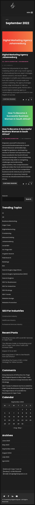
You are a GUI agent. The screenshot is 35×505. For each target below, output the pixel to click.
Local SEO (5, 246)
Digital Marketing (11, 61)
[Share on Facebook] (26, 100)
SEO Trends (6, 294)
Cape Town (6, 225)
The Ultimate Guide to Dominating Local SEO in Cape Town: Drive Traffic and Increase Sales (16, 345)
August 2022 (6, 453)
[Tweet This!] (23, 100)
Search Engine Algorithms (11, 270)
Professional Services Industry (12, 324)
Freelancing (6, 233)
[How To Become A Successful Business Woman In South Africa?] (17, 116)
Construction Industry (9, 316)
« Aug (15, 428)
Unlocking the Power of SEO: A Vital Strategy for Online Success (14, 361)
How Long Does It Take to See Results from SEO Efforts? (16, 356)
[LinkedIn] (12, 496)
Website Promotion (9, 303)
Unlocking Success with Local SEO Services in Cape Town (17, 339)
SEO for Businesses (9, 282)
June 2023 (6, 441)
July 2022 (5, 457)
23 (22, 420)
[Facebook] (8, 496)
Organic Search (8, 254)
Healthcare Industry (9, 320)
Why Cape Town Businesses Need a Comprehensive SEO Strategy (17, 379)
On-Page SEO (7, 250)
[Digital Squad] (12, 9)
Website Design (8, 298)
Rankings (5, 262)
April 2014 (5, 461)
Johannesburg (23, 61)
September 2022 (8, 449)
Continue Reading (9, 99)
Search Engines (8, 278)
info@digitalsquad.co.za (18, 474)
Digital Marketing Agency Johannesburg (17, 41)
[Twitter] (4, 496)
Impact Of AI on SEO (9, 351)
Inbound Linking (8, 237)
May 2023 (5, 445)
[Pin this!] (31, 100)
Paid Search (6, 258)
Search (5, 196)
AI (3, 213)
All (3, 61)
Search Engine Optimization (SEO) (15, 274)
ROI (3, 266)
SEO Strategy (7, 290)
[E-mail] (17, 496)
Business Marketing (12, 138)
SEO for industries (9, 286)
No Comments (8, 65)
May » (20, 428)
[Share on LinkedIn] (29, 100)
